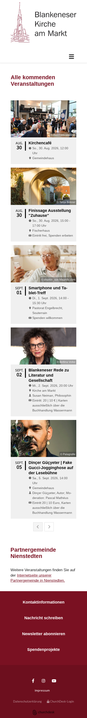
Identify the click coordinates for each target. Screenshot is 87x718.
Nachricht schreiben (43, 618)
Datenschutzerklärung (27, 701)
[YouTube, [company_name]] (54, 681)
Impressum (42, 690)
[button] (43, 57)
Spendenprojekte (43, 649)
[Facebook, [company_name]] (33, 681)
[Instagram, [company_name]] (44, 681)
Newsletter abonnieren (43, 634)
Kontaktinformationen (43, 602)
